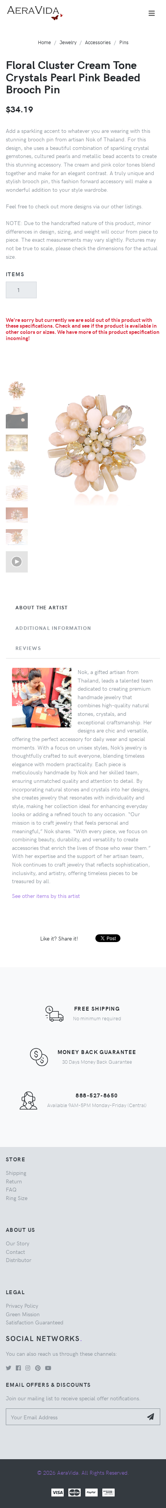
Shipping (16, 1172)
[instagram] (27, 1368)
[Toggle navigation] (152, 13)
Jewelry (67, 42)
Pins (124, 42)
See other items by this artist (46, 895)
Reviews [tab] (28, 648)
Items (15, 274)
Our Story (17, 1243)
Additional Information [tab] (53, 627)
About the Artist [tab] (41, 607)
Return (14, 1181)
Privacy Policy (22, 1305)
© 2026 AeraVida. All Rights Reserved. (83, 1472)
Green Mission (23, 1314)
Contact (15, 1251)
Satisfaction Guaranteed (34, 1322)
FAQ (11, 1189)
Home (44, 42)
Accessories (98, 42)
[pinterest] (38, 1368)
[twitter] (8, 1368)
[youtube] (48, 1368)
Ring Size (16, 1198)
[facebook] (18, 1368)
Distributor (18, 1260)
